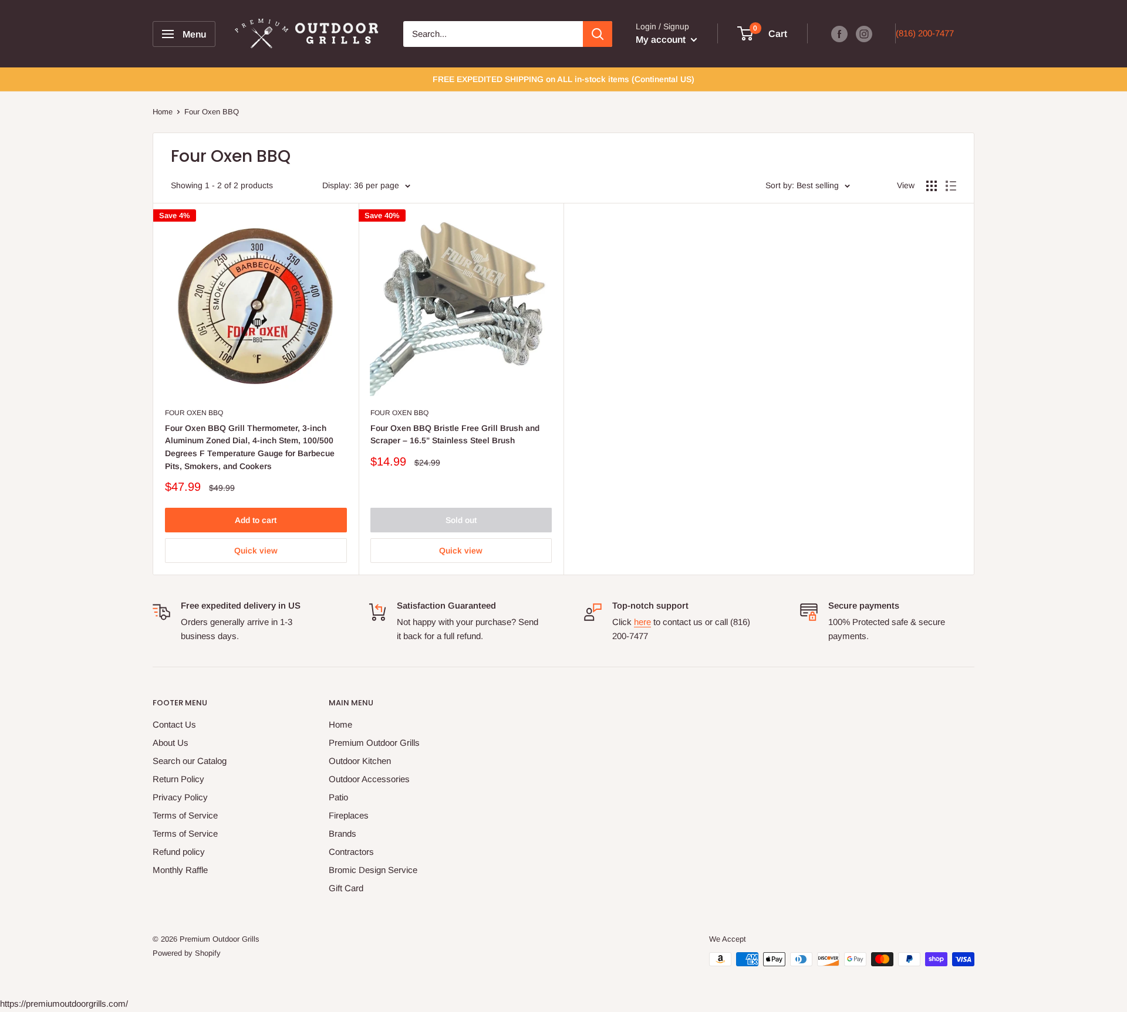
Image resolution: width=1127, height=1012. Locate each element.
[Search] (597, 34)
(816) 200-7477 (925, 33)
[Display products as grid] (931, 186)
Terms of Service (185, 815)
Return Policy (178, 779)
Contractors (351, 852)
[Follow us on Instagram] (864, 33)
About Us (170, 743)
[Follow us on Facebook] (839, 33)
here (642, 622)
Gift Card (346, 888)
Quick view (256, 550)
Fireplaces (349, 815)
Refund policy (179, 852)
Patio (338, 797)
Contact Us (174, 724)
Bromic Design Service (373, 870)
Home (163, 111)
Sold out (461, 520)
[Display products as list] (951, 186)
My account (662, 40)
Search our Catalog (190, 761)
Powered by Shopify (187, 953)
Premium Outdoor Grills (374, 743)
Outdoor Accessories (369, 779)
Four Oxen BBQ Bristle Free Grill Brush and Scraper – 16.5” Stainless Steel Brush (454, 434)
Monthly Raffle (180, 870)
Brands (342, 833)
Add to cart (255, 520)
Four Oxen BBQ (194, 413)
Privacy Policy (180, 797)
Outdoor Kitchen (360, 761)
